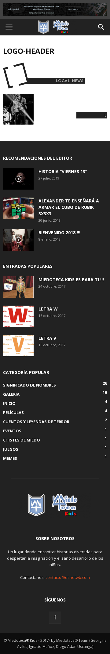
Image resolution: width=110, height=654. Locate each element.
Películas (13, 412)
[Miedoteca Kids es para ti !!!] (18, 287)
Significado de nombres (29, 385)
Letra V (47, 338)
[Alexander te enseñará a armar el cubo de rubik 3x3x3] (18, 208)
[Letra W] (18, 316)
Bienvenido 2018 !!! (59, 232)
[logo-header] (44, 87)
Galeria (11, 394)
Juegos (10, 449)
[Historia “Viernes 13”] (18, 179)
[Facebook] (55, 618)
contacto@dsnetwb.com (68, 577)
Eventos (12, 431)
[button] (101, 27)
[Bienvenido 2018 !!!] (18, 240)
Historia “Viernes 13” (62, 171)
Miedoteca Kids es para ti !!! (71, 279)
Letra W (48, 309)
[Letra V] (18, 345)
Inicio (9, 403)
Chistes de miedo (21, 440)
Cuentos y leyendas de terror (36, 421)
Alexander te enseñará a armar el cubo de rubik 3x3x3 (68, 207)
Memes (10, 458)
